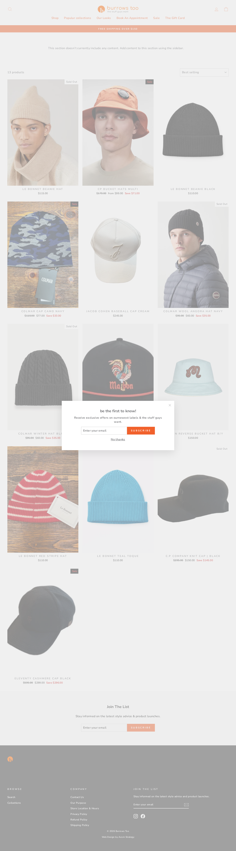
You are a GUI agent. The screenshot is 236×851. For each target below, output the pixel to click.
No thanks (118, 439)
